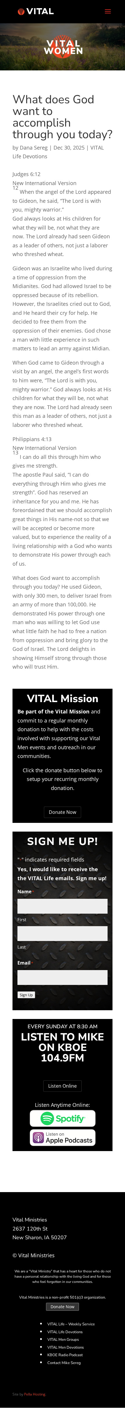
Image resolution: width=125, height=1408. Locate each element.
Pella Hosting (34, 1394)
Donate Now (62, 812)
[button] (62, 174)
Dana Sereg (34, 147)
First (21, 919)
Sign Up (26, 994)
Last (21, 947)
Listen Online (62, 1086)
